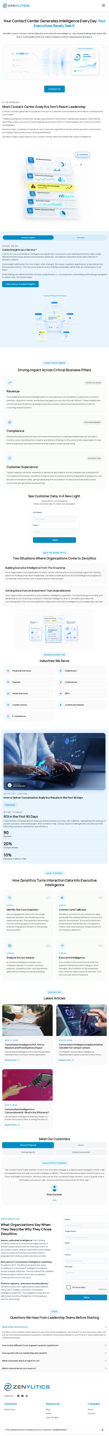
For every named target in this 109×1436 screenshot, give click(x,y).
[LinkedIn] (18, 1396)
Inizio (81, 1145)
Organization (70, 1231)
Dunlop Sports (28, 1152)
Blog (48, 1409)
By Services (9, 1409)
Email (35, 525)
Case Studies (52, 1417)
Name (67, 1219)
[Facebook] (22, 1396)
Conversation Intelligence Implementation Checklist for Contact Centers (81, 1046)
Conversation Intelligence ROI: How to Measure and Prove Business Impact (24, 1046)
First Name (37, 512)
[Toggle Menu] (103, 6)
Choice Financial (28, 1145)
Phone (68, 1255)
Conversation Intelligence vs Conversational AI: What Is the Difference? (27, 1111)
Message (69, 1266)
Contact (92, 1413)
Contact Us (54, 89)
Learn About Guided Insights (20, 284)
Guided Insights (28, 237)
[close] (102, 1430)
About (91, 1409)
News (48, 1413)
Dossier (80, 237)
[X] (26, 1396)
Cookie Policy (59, 1429)
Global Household (81, 1152)
